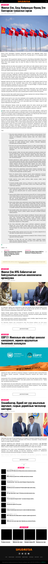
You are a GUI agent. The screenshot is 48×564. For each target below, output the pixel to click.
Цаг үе (41, 557)
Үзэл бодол (31, 557)
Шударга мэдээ (25, 557)
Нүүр (6, 557)
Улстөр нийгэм (18, 557)
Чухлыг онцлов (11, 557)
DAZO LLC (44, 562)
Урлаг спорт (37, 557)
